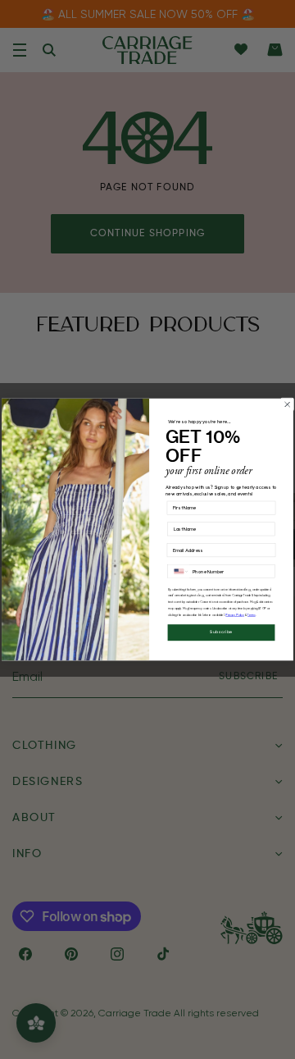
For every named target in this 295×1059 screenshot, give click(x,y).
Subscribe (221, 633)
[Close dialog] (287, 405)
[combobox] (178, 571)
